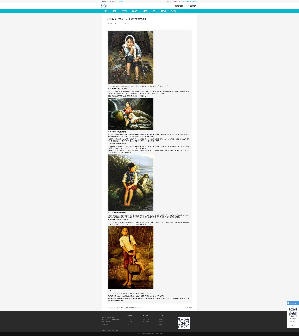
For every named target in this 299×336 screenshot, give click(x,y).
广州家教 (109, 330)
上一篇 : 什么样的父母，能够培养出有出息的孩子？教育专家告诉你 (123, 307)
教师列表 (124, 11)
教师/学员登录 (193, 1)
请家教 (114, 11)
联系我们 (173, 11)
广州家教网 (115, 330)
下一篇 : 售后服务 (187, 307)
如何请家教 (146, 319)
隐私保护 (129, 321)
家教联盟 (163, 11)
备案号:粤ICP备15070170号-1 (152, 333)
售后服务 (129, 319)
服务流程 (161, 324)
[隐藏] (298, 302)
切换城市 (121, 1)
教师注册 (187, 1)
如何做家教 (146, 321)
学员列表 (134, 11)
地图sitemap (162, 333)
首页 (105, 11)
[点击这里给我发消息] (293, 306)
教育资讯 (144, 11)
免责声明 (129, 324)
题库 (154, 11)
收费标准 (161, 319)
